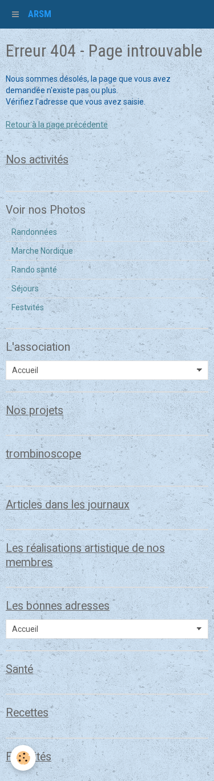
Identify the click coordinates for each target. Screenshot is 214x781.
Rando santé (34, 269)
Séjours (25, 288)
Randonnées (34, 232)
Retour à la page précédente (57, 124)
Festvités (27, 307)
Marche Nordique (42, 250)
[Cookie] (23, 758)
